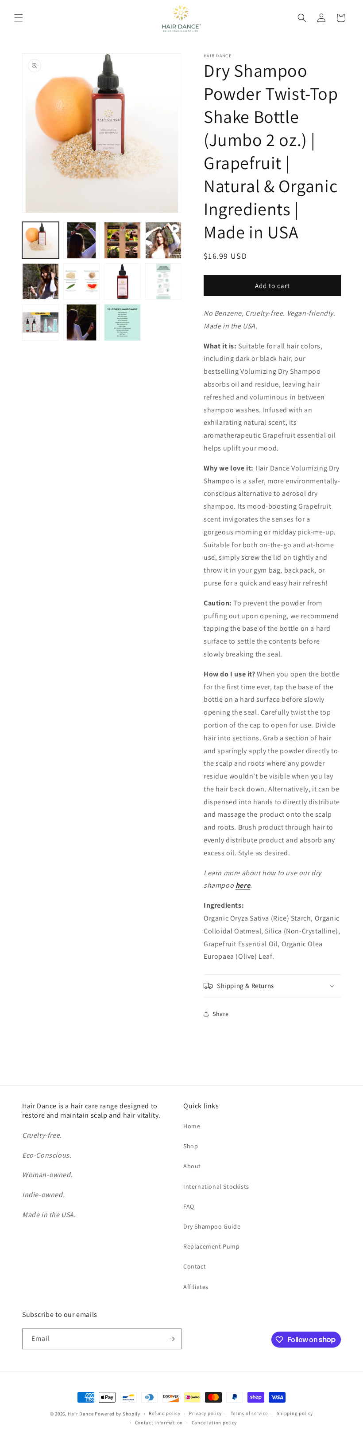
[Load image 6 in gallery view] (122, 281)
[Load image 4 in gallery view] (40, 281)
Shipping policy (295, 1413)
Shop (190, 1146)
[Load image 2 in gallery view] (81, 240)
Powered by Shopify (117, 1414)
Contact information (159, 1422)
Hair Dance (80, 1414)
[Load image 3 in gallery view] (122, 240)
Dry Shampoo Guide (211, 1226)
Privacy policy (205, 1413)
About (192, 1166)
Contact (194, 1266)
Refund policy (164, 1413)
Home (191, 1126)
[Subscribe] (171, 1338)
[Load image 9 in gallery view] (81, 322)
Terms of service (249, 1413)
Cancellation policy (214, 1422)
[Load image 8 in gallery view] (40, 322)
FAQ (188, 1206)
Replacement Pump (211, 1246)
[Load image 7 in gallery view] (163, 281)
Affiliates (196, 1287)
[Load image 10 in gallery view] (122, 322)
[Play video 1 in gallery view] (163, 240)
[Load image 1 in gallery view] (40, 240)
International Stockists (216, 1186)
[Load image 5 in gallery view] (81, 281)
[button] (18, 18)
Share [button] (220, 1014)
